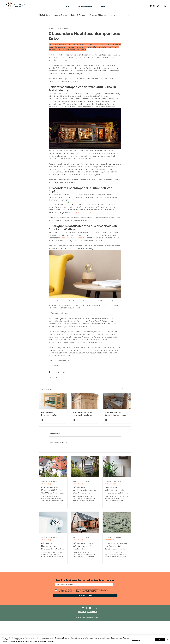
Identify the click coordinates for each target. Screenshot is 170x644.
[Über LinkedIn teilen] (59, 372)
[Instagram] (87, 608)
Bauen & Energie (60, 15)
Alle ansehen (126, 389)
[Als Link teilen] (64, 372)
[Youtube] (151, 6)
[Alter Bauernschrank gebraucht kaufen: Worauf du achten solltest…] (85, 401)
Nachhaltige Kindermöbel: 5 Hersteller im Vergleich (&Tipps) (52, 413)
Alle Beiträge (44, 15)
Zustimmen (160, 640)
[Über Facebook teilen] (49, 372)
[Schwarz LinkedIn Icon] (165, 6)
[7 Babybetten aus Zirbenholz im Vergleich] (117, 401)
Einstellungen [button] (136, 640)
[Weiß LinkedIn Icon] (97, 608)
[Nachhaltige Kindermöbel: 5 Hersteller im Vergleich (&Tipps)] (53, 401)
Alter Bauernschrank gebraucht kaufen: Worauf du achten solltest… (82, 413)
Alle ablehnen (148, 640)
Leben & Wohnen (78, 15)
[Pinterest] (93, 608)
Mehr (113, 15)
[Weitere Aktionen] (120, 28)
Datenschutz (92, 612)
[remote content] (85, 202)
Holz (51, 360)
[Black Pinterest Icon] (161, 6)
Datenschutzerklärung (47, 642)
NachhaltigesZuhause (19, 5)
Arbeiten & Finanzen (98, 15)
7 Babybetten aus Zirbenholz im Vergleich (116, 413)
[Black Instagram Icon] (154, 6)
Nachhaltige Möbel (62, 360)
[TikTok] (158, 6)
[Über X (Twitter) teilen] (54, 372)
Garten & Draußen (111, 540)
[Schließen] (167, 639)
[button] (129, 15)
